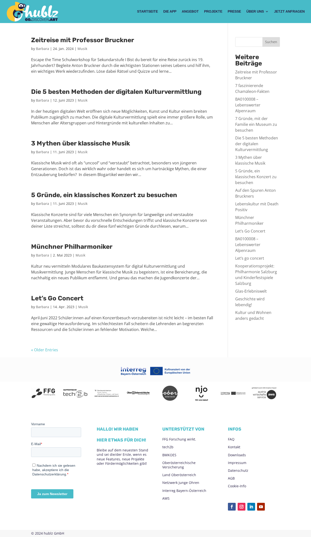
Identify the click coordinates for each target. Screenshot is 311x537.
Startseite (147, 11)
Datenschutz (238, 470)
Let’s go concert (249, 258)
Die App (169, 11)
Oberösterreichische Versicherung (179, 464)
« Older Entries (44, 350)
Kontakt (234, 447)
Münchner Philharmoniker (71, 246)
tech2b (167, 447)
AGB (231, 478)
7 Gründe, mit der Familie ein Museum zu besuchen (256, 124)
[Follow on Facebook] (232, 507)
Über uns (255, 11)
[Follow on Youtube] (261, 507)
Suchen (271, 42)
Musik (82, 48)
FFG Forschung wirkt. (179, 439)
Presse (234, 11)
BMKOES (169, 455)
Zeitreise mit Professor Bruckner (82, 40)
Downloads (237, 455)
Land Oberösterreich (179, 475)
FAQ (231, 439)
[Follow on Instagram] (241, 507)
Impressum (237, 462)
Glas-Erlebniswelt (251, 291)
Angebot (190, 11)
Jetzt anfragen (289, 11)
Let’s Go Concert (57, 298)
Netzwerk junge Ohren (180, 482)
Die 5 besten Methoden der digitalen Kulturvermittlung (116, 92)
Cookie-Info (237, 486)
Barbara (42, 48)
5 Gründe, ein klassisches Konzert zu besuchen (104, 195)
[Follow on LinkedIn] (251, 507)
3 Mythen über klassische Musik (80, 143)
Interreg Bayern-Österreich (184, 490)
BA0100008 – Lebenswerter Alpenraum (247, 104)
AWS (166, 498)
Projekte (213, 11)
